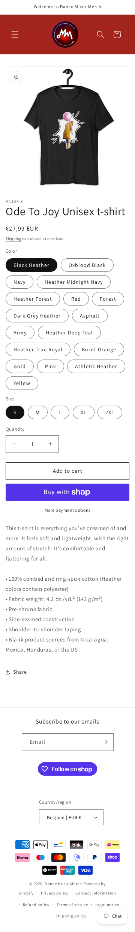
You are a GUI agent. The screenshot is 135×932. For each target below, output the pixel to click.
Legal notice (107, 904)
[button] (15, 34)
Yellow (22, 383)
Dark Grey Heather (37, 315)
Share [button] (20, 671)
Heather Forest (33, 298)
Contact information (95, 893)
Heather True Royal (38, 349)
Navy (20, 282)
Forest (108, 298)
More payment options (68, 510)
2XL (109, 412)
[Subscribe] (105, 742)
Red (76, 298)
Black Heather (32, 265)
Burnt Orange (99, 349)
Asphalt (90, 315)
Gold (20, 366)
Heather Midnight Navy (74, 282)
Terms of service (72, 904)
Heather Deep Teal (69, 332)
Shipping (13, 238)
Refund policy (36, 904)
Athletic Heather (96, 366)
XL (84, 412)
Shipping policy (71, 916)
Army (20, 332)
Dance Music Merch (63, 883)
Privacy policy (55, 893)
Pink (50, 366)
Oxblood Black (87, 265)
